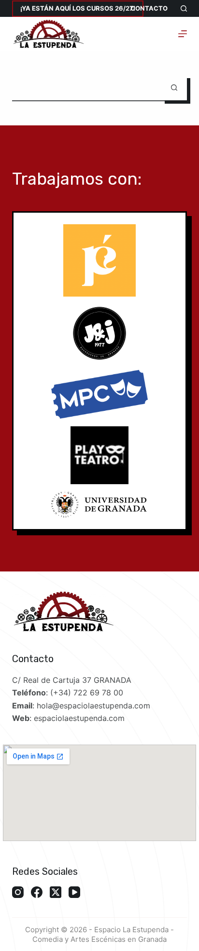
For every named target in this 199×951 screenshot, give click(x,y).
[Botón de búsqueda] (174, 87)
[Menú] (182, 33)
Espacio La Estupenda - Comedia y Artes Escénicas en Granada (103, 934)
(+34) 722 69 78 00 (86, 692)
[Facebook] (37, 892)
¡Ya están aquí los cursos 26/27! (77, 8)
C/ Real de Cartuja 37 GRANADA (71, 680)
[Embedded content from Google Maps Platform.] (99, 793)
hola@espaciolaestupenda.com (93, 705)
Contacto (149, 8)
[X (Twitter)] (55, 892)
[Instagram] (18, 892)
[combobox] (87, 87)
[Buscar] (184, 8)
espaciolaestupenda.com (79, 718)
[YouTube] (74, 892)
